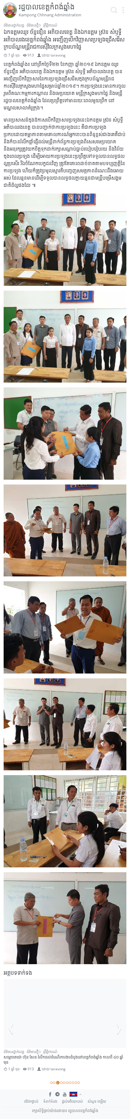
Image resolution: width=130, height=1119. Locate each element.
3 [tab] (57, 1082)
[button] (123, 10)
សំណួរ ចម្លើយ (97, 1101)
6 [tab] (67, 1082)
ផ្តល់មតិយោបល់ (72, 1101)
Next (119, 1028)
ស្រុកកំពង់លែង (27, 1057)
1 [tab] (51, 1082)
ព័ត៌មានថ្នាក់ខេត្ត (14, 25)
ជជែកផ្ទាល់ (31, 1101)
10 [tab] (78, 1082)
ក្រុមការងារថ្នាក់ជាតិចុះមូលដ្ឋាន (38, 1051)
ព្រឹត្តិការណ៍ (50, 25)
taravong (58, 55)
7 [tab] (70, 1082)
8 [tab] (73, 1082)
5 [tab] (64, 1082)
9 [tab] (76, 1082)
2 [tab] (54, 1082)
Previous (11, 1028)
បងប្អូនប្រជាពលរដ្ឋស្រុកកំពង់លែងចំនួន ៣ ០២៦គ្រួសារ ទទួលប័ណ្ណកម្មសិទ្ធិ (70, 1062)
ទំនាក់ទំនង (50, 1101)
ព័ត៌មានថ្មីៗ (34, 25)
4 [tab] (61, 1083)
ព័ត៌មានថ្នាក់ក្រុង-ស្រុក (74, 1051)
